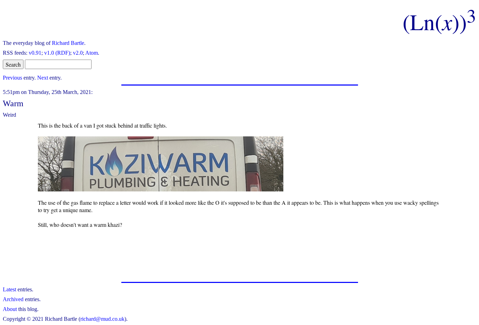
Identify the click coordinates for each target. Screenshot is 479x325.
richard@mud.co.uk (102, 319)
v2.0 (78, 53)
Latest (9, 289)
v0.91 (35, 53)
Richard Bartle (68, 43)
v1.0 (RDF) (57, 53)
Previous (12, 78)
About (10, 309)
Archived (13, 299)
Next (42, 78)
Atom (91, 53)
